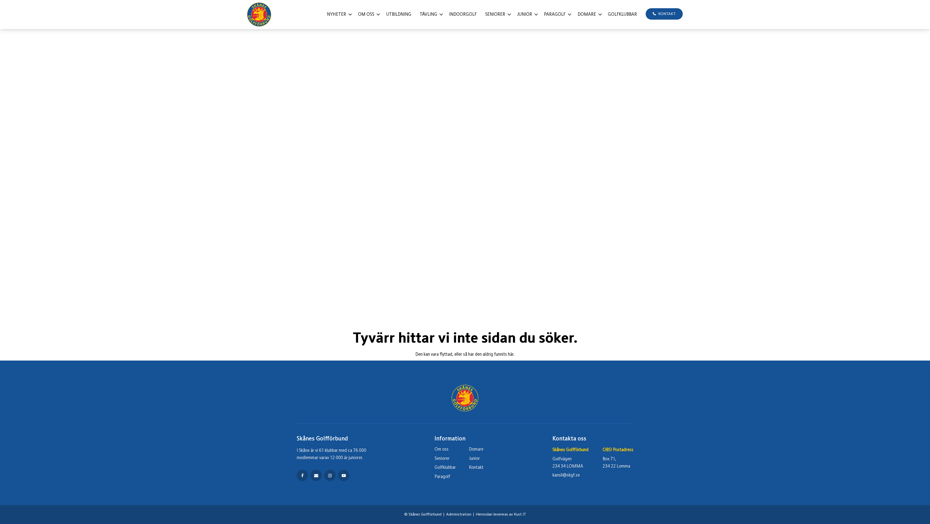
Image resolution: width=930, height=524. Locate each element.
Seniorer (442, 458)
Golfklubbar (445, 467)
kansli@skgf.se (566, 475)
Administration (458, 514)
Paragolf (442, 477)
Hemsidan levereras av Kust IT (501, 514)
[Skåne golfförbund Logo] (259, 14)
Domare (476, 449)
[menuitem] (338, 14)
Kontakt (476, 467)
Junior (474, 458)
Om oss (441, 449)
